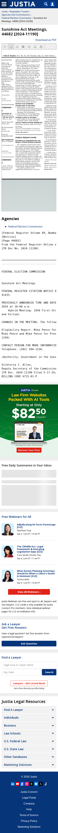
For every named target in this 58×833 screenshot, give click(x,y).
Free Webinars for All (16, 517)
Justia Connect (29, 792)
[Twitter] (41, 784)
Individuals (11, 717)
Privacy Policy (29, 821)
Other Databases (15, 757)
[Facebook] (22, 784)
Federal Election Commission (16, 18)
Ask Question (29, 643)
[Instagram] (27, 784)
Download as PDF (45, 40)
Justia (5, 11)
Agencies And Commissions (16, 14)
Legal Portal (29, 797)
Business (10, 725)
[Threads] (31, 784)
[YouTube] (17, 784)
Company (29, 803)
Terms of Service (29, 815)
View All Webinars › (29, 591)
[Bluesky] (36, 784)
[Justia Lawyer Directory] (45, 784)
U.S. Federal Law (15, 741)
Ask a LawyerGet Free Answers (14, 626)
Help (29, 809)
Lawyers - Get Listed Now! (29, 683)
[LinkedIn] (13, 784)
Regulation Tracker (19, 11)
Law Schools (12, 733)
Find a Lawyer (11, 657)
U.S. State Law (14, 749)
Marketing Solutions (18, 765)
